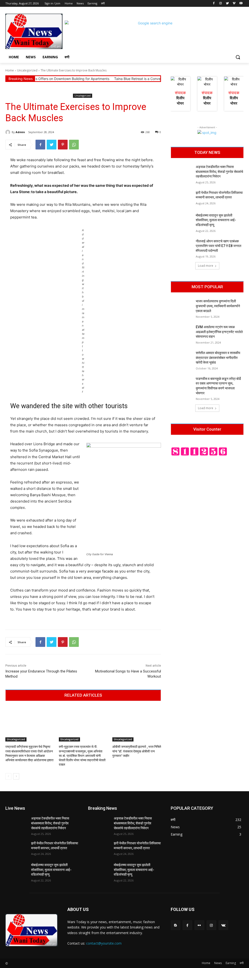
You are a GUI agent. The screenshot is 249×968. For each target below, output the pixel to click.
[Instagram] (220, 3)
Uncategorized (27, 70)
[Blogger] (175, 925)
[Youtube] (241, 3)
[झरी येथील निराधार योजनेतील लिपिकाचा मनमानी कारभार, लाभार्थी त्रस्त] (182, 198)
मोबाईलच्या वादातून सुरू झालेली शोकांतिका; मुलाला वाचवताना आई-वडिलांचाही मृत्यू (216, 220)
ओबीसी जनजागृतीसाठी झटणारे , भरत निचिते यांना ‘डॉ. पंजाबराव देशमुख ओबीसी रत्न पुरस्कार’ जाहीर (136, 751)
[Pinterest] (63, 144)
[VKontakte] (223, 925)
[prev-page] (8, 776)
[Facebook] (214, 3)
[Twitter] (227, 3)
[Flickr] (199, 925)
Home (9, 70)
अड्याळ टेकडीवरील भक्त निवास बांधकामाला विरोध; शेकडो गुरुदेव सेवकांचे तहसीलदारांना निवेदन (219, 171)
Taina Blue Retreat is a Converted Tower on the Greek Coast (146, 79)
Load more (205, 266)
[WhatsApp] (74, 144)
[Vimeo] (234, 3)
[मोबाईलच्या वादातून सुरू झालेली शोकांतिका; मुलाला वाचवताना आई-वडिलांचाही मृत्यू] (182, 220)
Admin (20, 132)
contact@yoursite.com (104, 943)
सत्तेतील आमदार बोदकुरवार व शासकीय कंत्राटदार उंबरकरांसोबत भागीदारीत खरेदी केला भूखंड (218, 357)
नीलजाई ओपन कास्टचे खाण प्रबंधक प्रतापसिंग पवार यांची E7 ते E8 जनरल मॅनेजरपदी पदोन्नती (218, 246)
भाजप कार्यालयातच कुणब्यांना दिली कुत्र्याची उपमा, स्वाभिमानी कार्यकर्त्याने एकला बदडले (218, 306)
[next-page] (16, 776)
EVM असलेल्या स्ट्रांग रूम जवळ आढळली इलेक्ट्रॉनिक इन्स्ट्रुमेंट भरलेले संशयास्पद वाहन (219, 331)
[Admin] (8, 132)
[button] (238, 57)
